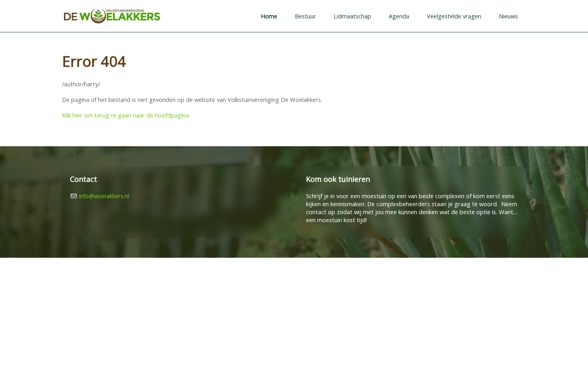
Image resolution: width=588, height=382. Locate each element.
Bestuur (305, 16)
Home (269, 16)
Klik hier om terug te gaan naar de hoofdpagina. (126, 115)
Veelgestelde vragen (454, 16)
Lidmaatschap (352, 16)
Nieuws (508, 16)
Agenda (399, 16)
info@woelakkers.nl (104, 196)
